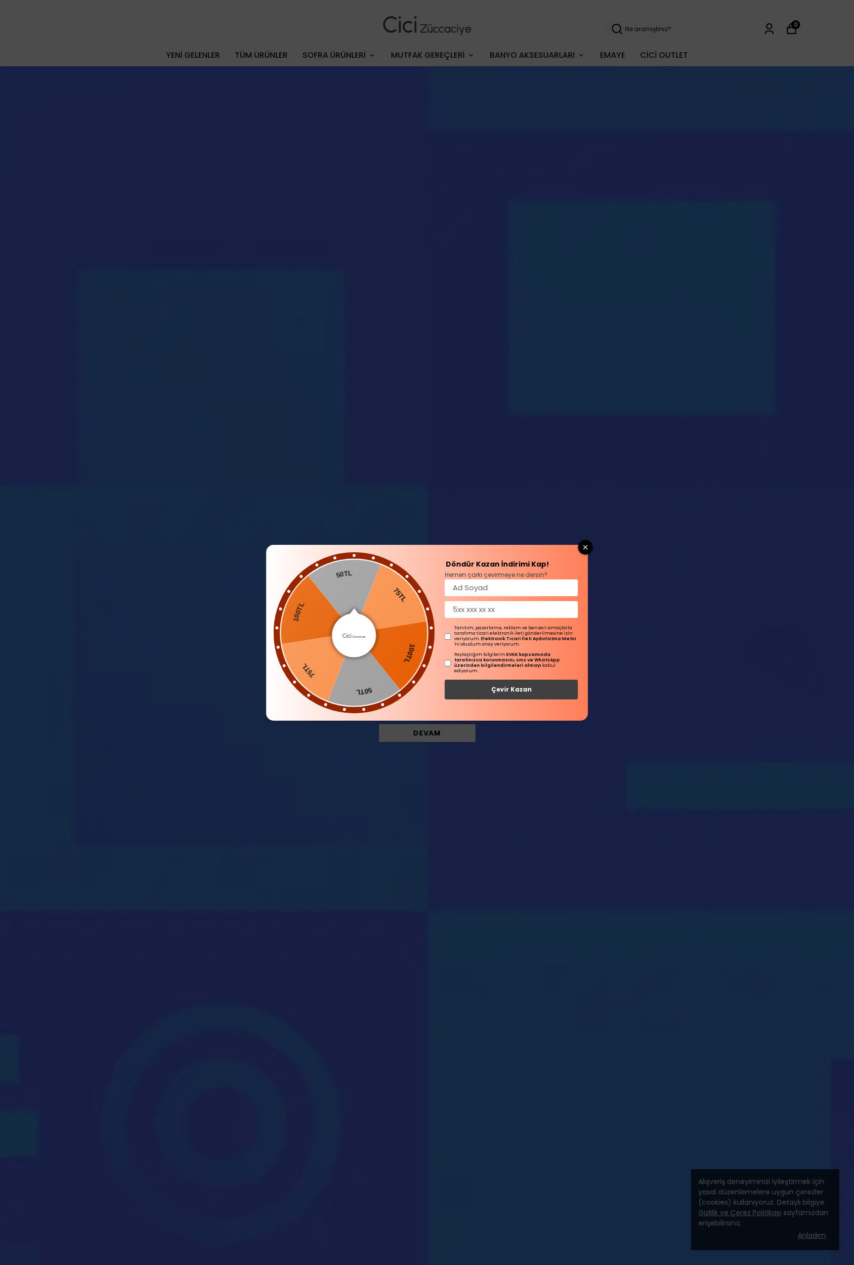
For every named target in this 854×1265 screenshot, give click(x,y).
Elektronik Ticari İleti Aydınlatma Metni (528, 639)
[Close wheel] (585, 547)
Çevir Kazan (511, 689)
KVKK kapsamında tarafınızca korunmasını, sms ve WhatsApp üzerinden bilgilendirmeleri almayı (507, 660)
